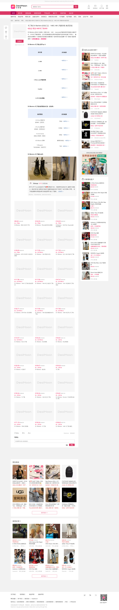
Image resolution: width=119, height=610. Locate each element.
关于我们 (13, 594)
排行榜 (20, 13)
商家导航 (63, 13)
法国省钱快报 (49, 602)
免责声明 (31, 594)
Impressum (35, 598)
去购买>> (61, 191)
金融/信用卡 (35, 17)
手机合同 (47, 13)
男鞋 (22, 20)
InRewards (73, 602)
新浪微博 (84, 595)
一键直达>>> (64, 60)
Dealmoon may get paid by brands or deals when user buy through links (29, 607)
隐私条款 (27, 598)
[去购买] (40, 168)
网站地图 (13, 598)
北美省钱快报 (20, 602)
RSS (95, 595)
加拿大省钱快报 (30, 602)
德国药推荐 (37, 13)
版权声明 (41, 594)
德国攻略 (28, 13)
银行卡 (55, 13)
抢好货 (71, 13)
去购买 (19, 41)
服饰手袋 (17, 20)
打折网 (19, 6)
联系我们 (22, 594)
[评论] (6, 27)
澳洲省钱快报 (59, 602)
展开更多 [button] (43, 513)
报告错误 (72, 433)
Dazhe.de (66, 433)
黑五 (66, 602)
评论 (72, 445)
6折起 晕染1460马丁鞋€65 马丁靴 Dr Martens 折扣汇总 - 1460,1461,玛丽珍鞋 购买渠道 (47, 20)
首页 (13, 13)
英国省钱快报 (40, 602)
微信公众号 (90, 595)
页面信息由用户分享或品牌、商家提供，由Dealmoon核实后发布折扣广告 (29, 605)
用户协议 (20, 598)
